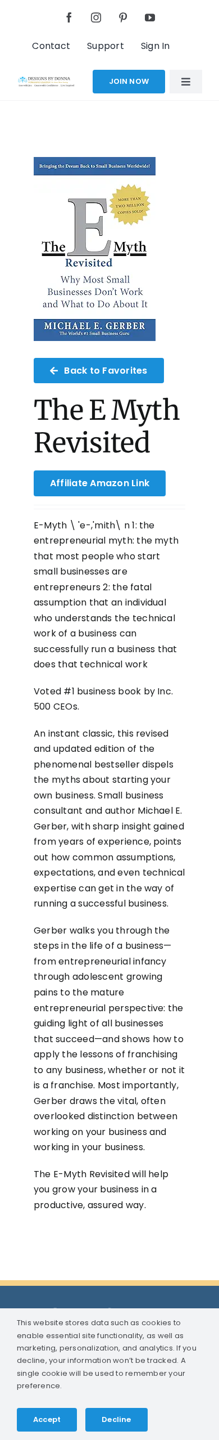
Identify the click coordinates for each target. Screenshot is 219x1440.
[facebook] (69, 17)
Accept (47, 1419)
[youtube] (150, 17)
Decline (116, 1419)
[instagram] (96, 17)
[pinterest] (123, 17)
